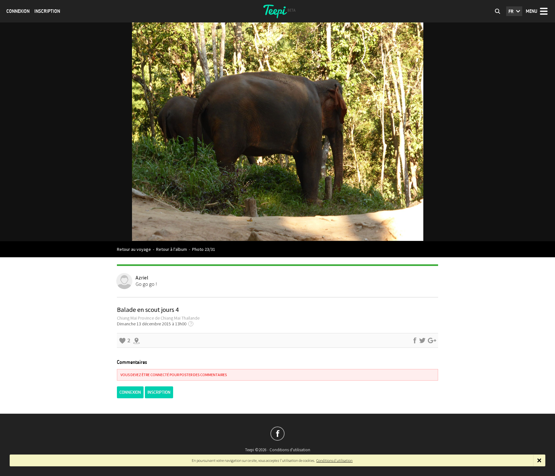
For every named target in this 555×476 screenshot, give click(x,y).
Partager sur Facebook (414, 340)
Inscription (47, 11)
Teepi (277, 11)
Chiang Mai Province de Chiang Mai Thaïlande (158, 318)
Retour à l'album (171, 249)
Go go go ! (146, 284)
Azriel (142, 277)
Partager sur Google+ (431, 340)
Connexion (18, 11)
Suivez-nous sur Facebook (277, 434)
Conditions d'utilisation (289, 450)
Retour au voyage (134, 249)
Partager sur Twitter (422, 340)
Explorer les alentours (136, 340)
